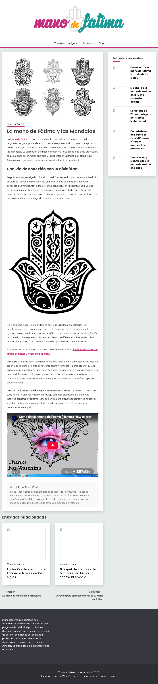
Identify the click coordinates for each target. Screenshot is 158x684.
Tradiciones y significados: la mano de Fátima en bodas (140, 163)
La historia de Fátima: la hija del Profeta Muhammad (139, 116)
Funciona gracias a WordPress (58, 676)
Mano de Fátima (19, 139)
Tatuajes (59, 43)
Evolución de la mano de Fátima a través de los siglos (26, 573)
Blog (101, 43)
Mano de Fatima (16, 124)
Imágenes (73, 43)
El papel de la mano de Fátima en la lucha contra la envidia (78, 573)
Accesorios (89, 43)
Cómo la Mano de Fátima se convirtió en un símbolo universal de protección (139, 140)
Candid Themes (108, 676)
